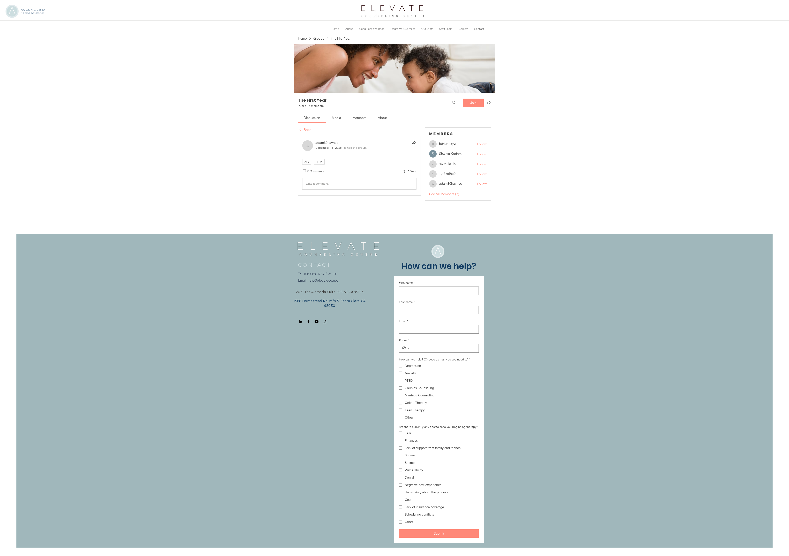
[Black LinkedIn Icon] (300, 321)
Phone (404, 340)
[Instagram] (324, 321)
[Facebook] (308, 321)
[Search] (453, 103)
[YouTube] (316, 321)
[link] (312, 118)
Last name (407, 302)
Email (403, 321)
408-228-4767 (314, 274)
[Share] (414, 142)
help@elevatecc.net (32, 12)
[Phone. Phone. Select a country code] (406, 348)
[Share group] (488, 102)
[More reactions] (319, 162)
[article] (359, 166)
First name (407, 282)
